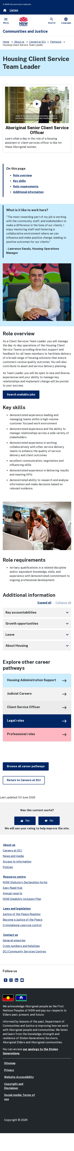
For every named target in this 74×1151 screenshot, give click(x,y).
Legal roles (15, 720)
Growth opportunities (38, 623)
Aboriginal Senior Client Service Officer (37, 130)
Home (6, 41)
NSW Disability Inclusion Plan (22, 899)
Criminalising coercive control (22, 925)
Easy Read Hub (12, 888)
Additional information (28, 192)
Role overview (22, 175)
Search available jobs (21, 394)
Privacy (9, 1070)
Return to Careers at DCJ (24, 780)
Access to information (17, 861)
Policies (8, 867)
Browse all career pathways (26, 766)
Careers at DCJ (37, 41)
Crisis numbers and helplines (21, 946)
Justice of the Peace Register (22, 914)
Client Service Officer (23, 707)
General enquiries (14, 940)
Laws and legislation (17, 908)
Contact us (10, 935)
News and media (13, 856)
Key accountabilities (38, 612)
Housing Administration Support (31, 680)
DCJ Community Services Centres (24, 951)
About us (19, 41)
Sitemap (9, 1063)
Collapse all (63, 602)
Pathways (55, 41)
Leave (38, 634)
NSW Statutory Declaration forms (25, 882)
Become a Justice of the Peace (22, 919)
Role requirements (26, 186)
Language (66, 20)
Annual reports (12, 893)
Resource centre (14, 876)
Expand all (44, 602)
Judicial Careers (19, 693)
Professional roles (21, 734)
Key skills (19, 181)
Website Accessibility (19, 1077)
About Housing (38, 645)
